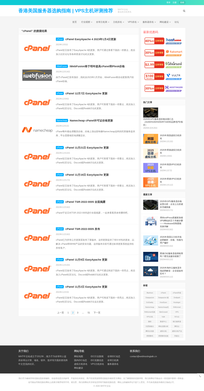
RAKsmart (177, 307)
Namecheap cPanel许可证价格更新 (91, 120)
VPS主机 (150, 317)
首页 (74, 22)
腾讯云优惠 (150, 331)
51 (89, 312)
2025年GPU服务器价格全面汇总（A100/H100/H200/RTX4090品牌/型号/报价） (163, 122)
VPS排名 (132, 22)
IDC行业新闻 (97, 356)
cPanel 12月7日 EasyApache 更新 (86, 93)
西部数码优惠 (163, 336)
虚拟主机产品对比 (177, 331)
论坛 (176, 22)
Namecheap (62, 120)
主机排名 (117, 22)
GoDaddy (149, 302)
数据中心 (163, 321)
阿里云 (176, 336)
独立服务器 (177, 321)
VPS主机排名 (97, 364)
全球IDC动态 (113, 356)
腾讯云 (176, 326)
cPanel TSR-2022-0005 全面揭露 (85, 201)
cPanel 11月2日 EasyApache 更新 (86, 286)
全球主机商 (101, 22)
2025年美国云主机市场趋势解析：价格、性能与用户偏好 (171, 240)
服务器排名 (148, 22)
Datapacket (150, 297)
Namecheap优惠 (163, 307)
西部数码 (150, 336)
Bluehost (150, 293)
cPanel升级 (177, 293)
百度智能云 (150, 326)
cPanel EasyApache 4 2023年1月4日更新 (90, 39)
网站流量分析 (163, 326)
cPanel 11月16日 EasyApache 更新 (87, 174)
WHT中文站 (105, 386)
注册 (175, 2)
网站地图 (78, 356)
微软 (149, 321)
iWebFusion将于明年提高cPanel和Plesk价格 (97, 66)
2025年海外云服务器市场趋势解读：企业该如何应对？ (171, 271)
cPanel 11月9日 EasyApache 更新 (86, 259)
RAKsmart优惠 (149, 312)
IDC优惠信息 (97, 360)
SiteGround (163, 312)
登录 (168, 2)
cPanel (60, 39)
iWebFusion (62, 66)
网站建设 (164, 22)
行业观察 (85, 22)
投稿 (182, 2)
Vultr (163, 317)
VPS (176, 312)
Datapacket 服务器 (163, 298)
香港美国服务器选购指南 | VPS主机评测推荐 (65, 10)
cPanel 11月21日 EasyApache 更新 (87, 147)
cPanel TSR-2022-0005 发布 (82, 228)
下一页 (97, 312)
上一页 (60, 312)
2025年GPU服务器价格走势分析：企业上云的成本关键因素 (171, 204)
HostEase (163, 302)
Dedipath (177, 297)
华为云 (176, 317)
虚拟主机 (163, 331)
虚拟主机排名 (81, 364)
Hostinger (176, 302)
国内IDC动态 (80, 360)
